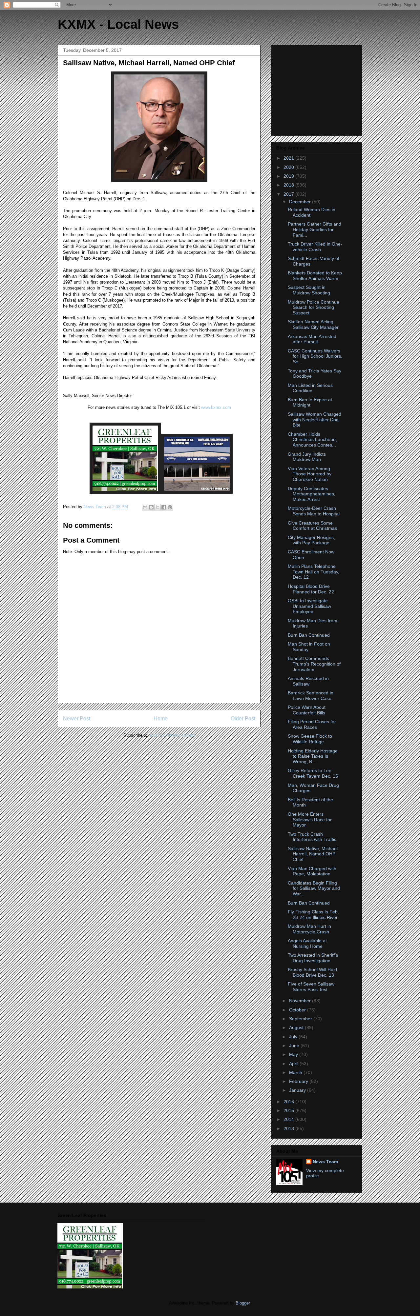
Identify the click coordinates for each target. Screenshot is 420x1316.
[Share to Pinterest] (170, 507)
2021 (289, 158)
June (295, 1045)
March (296, 1072)
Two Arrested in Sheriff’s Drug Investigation (313, 957)
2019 (289, 176)
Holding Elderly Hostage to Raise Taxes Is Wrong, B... (313, 756)
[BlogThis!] (151, 507)
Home (161, 718)
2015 (289, 1110)
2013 (289, 1128)
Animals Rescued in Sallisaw (308, 681)
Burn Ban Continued (309, 635)
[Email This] (145, 507)
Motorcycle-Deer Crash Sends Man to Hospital (314, 511)
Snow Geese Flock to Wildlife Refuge (310, 738)
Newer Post (76, 718)
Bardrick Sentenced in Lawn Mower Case (310, 695)
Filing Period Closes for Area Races (312, 724)
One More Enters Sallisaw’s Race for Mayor (310, 819)
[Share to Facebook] (163, 507)
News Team (325, 1161)
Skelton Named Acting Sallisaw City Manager (313, 324)
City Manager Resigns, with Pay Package (311, 540)
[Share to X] (157, 507)
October (298, 1009)
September (301, 1018)
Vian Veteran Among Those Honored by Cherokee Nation (309, 474)
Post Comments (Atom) (172, 735)
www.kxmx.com (215, 407)
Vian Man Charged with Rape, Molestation (312, 871)
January (298, 1090)
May (294, 1054)
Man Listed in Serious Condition (310, 388)
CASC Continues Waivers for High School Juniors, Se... (315, 356)
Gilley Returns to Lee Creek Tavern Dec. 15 (313, 773)
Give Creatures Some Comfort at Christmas (312, 525)
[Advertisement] (317, 89)
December (300, 201)
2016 (289, 1101)
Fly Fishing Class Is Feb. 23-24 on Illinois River (313, 914)
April (294, 1063)
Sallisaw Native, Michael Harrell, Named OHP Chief (313, 854)
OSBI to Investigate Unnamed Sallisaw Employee (309, 606)
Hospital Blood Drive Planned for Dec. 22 (311, 589)
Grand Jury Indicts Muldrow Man (307, 456)
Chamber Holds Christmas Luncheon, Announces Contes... (312, 439)
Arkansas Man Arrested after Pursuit (312, 339)
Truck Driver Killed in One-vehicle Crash (315, 246)
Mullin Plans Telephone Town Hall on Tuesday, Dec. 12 (313, 572)
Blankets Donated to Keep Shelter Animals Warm (315, 275)
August (297, 1027)
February (299, 1081)
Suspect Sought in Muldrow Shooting (309, 290)
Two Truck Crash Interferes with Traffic (312, 836)
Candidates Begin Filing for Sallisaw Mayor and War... (314, 888)
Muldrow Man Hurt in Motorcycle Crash (309, 929)
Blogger (243, 1303)
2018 (289, 185)
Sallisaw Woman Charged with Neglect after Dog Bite (314, 419)
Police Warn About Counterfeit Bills (307, 710)
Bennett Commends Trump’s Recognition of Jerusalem (314, 664)
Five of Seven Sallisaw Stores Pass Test (311, 986)
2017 (289, 194)
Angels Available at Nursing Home (307, 943)
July (294, 1036)
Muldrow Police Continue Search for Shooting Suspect (313, 307)
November (300, 1000)
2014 (289, 1119)
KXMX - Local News (118, 24)
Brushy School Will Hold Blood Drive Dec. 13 (312, 972)
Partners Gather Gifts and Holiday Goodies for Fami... (314, 229)
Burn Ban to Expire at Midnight (310, 402)
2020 (289, 167)
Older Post (243, 718)
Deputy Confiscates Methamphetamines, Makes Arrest (311, 494)
